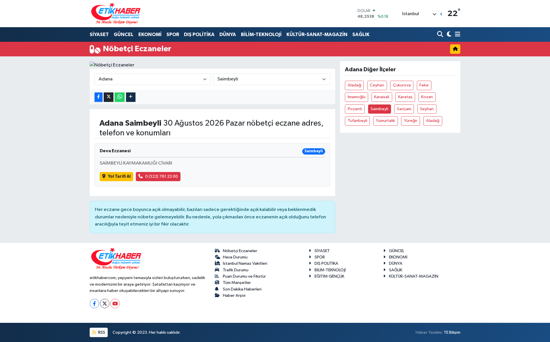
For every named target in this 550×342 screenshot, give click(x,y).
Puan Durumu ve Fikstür (244, 276)
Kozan (427, 97)
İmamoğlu (357, 97)
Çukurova (402, 85)
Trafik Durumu (235, 270)
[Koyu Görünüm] (448, 35)
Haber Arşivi (234, 295)
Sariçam (404, 109)
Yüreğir (410, 120)
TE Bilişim (452, 332)
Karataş (405, 97)
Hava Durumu (235, 257)
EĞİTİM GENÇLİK (329, 276)
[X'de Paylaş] (108, 97)
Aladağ (354, 85)
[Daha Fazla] (130, 97)
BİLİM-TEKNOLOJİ (261, 34)
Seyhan (427, 109)
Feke (424, 85)
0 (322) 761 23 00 (161, 176)
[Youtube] (115, 303)
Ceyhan (377, 85)
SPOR (172, 34)
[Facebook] (94, 303)
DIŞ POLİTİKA (199, 34)
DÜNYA (227, 34)
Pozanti (355, 109)
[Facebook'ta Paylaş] (99, 97)
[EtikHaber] (116, 13)
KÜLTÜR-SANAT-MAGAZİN (316, 34)
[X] (104, 303)
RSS (101, 332)
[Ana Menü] (457, 35)
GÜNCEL (123, 34)
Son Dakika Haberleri (242, 289)
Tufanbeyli (357, 120)
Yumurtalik (385, 120)
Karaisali (381, 97)
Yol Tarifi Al (119, 176)
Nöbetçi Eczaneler (240, 251)
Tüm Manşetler (237, 282)
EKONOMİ (150, 34)
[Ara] (440, 35)
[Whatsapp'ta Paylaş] (120, 97)
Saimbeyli (379, 109)
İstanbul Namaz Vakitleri (245, 263)
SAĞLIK (361, 34)
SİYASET (99, 34)
